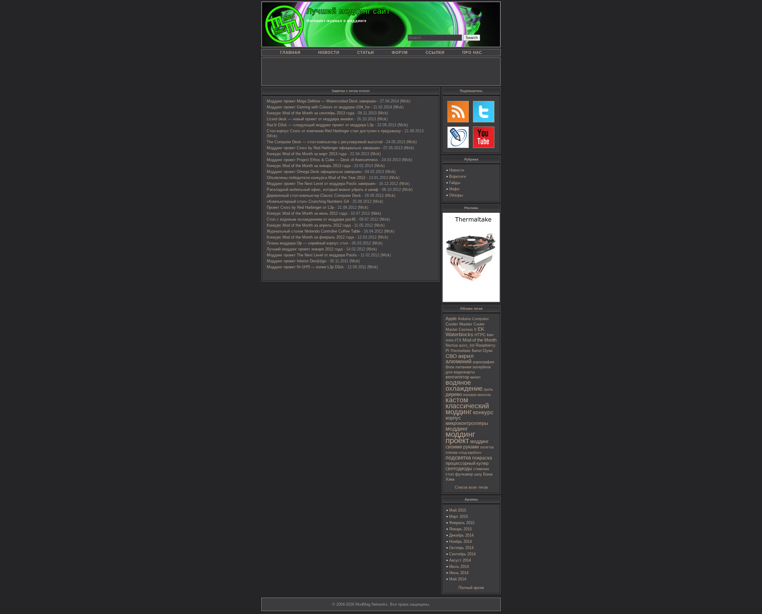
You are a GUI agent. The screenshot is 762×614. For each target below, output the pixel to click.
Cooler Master (459, 324)
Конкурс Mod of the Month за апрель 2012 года (309, 225)
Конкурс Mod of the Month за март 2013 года (306, 154)
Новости (456, 170)
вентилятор (457, 377)
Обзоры (456, 195)
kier (490, 334)
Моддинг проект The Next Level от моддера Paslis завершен (321, 183)
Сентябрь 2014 (462, 554)
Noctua (452, 345)
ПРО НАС (472, 52)
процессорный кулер (467, 463)
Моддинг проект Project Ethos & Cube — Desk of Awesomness (322, 160)
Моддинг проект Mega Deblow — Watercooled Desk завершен (321, 101)
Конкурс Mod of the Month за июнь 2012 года (307, 213)
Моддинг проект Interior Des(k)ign (296, 261)
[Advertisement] (381, 71)
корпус (453, 418)
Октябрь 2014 (461, 548)
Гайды (454, 182)
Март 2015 (458, 516)
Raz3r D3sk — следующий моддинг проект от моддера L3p (320, 125)
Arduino (464, 319)
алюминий (458, 361)
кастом (457, 400)
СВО (451, 356)
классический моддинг (467, 409)
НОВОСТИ (328, 52)
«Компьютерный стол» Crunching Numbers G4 (308, 201)
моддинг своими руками (467, 444)
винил (475, 377)
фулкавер (464, 474)
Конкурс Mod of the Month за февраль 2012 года (310, 237)
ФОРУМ (400, 52)
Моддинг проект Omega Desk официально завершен (314, 171)
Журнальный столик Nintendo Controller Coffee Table (313, 231)
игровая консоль (477, 395)
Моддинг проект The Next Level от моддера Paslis (312, 255)
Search (472, 37)
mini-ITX (453, 340)
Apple (451, 318)
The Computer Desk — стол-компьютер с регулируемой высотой (324, 142)
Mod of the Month (479, 339)
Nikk (376, 213)
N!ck (405, 101)
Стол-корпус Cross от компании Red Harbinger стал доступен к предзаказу (334, 131)
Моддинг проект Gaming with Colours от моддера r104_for (318, 107)
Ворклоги (457, 176)
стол (450, 474)
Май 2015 (457, 510)
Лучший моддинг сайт (348, 11)
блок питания (458, 367)
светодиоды (459, 468)
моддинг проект (460, 437)
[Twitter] (483, 111)
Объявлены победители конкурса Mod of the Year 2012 (316, 177)
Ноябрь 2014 (460, 541)
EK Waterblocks (465, 331)
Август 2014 (460, 560)
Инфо (454, 189)
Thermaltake (460, 351)
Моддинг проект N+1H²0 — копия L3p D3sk (305, 267)
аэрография (483, 362)
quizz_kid (466, 345)
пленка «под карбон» (464, 453)
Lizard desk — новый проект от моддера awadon (310, 119)
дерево (454, 394)
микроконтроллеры (467, 423)
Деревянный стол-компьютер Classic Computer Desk (314, 195)
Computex (480, 319)
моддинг (457, 429)
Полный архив (471, 587)
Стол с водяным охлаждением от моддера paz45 (311, 219)
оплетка (487, 447)
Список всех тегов (471, 487)
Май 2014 (457, 579)
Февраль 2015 (461, 523)
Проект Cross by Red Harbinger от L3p (300, 207)
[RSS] (458, 111)
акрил (466, 356)
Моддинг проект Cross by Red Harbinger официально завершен (323, 148)
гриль (488, 389)
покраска (482, 457)
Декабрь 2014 (461, 535)
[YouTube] (483, 137)
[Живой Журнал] (458, 137)
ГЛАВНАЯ (290, 52)
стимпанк (481, 469)
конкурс (483, 412)
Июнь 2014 (459, 573)
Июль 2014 (459, 566)
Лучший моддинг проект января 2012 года (305, 249)
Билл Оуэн (482, 350)
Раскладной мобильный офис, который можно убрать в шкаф (322, 189)
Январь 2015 (460, 529)
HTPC (480, 334)
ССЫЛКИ (435, 52)
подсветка (458, 458)
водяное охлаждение (464, 385)
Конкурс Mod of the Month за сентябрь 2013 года (310, 113)
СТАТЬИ (365, 52)
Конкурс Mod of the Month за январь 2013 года (308, 165)
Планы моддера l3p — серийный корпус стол (307, 243)
